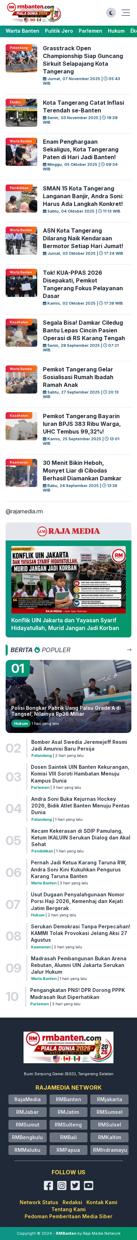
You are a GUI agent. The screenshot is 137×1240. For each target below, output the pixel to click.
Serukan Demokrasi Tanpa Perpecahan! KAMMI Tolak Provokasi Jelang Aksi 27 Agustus (80, 933)
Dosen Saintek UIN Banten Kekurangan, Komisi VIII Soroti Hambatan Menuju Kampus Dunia (80, 774)
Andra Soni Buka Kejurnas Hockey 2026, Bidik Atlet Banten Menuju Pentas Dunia (80, 806)
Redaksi (72, 1202)
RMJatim (68, 1112)
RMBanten (68, 1099)
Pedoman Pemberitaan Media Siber (68, 1216)
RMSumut (27, 1125)
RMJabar (27, 1112)
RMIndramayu (110, 1150)
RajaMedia (27, 1099)
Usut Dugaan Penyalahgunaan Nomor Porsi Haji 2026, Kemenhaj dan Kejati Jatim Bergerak (77, 901)
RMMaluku (27, 1150)
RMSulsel (109, 1125)
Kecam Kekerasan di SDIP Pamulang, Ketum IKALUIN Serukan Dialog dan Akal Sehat (80, 838)
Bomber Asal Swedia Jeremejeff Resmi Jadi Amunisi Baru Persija (79, 745)
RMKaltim (109, 1137)
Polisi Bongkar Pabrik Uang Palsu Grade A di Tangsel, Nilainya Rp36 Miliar (66, 711)
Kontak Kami (101, 1202)
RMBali (68, 1137)
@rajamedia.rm (24, 511)
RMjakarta (109, 1099)
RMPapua (68, 1150)
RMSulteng (68, 1125)
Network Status (39, 1202)
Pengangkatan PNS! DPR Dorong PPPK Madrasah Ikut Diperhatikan (77, 993)
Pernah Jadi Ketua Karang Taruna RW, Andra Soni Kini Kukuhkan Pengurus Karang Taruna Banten (78, 869)
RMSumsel (110, 1112)
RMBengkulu (27, 1137)
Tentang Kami (68, 1209)
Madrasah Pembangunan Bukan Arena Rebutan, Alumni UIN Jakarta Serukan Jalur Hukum (78, 965)
